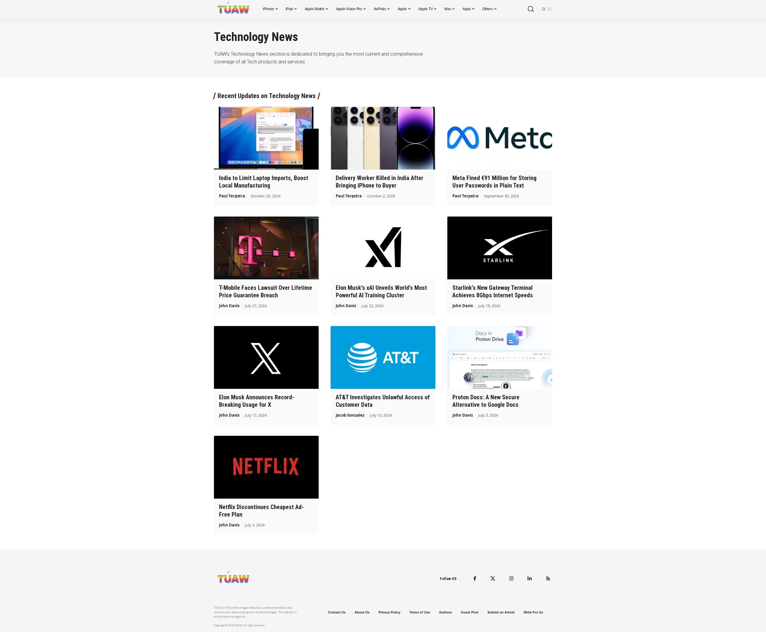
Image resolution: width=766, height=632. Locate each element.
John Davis (229, 305)
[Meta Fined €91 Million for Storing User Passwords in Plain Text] (499, 138)
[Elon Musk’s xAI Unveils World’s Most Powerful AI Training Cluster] (383, 248)
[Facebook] (475, 578)
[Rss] (548, 578)
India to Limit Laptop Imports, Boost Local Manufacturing (263, 181)
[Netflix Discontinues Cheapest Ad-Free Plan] (266, 467)
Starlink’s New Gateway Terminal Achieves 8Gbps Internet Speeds (492, 291)
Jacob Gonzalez (350, 415)
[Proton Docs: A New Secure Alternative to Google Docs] (499, 357)
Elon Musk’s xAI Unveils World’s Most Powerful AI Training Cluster (381, 291)
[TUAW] (233, 9)
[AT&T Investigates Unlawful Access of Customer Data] (383, 357)
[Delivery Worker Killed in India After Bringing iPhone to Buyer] (383, 138)
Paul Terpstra (232, 196)
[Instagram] (511, 578)
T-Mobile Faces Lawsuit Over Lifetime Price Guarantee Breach (265, 291)
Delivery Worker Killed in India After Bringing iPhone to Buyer (379, 181)
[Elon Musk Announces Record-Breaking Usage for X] (266, 357)
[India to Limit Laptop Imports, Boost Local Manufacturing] (266, 138)
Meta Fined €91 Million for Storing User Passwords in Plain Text (494, 181)
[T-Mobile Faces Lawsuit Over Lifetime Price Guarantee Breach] (266, 248)
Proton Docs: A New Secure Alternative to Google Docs (485, 401)
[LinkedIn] (529, 578)
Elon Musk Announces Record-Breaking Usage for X (256, 401)
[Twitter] (493, 578)
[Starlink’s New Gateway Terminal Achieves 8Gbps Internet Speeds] (499, 248)
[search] (531, 9)
